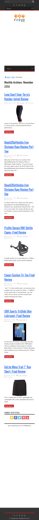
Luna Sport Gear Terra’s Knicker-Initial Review (17, 96)
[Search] (33, 1)
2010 (13, 77)
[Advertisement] (19, 43)
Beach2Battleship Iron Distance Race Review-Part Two (18, 146)
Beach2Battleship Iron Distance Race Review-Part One (18, 189)
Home (8, 77)
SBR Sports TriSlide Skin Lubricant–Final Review (18, 313)
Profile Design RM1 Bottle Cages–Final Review (18, 230)
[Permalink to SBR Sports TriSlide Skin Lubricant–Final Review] (19, 340)
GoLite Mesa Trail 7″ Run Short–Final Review (17, 369)
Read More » (9, 132)
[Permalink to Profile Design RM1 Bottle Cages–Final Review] (19, 257)
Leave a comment (23, 155)
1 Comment (21, 103)
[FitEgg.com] (19, 20)
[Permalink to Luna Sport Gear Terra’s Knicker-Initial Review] (19, 122)
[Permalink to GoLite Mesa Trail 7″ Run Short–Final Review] (19, 396)
